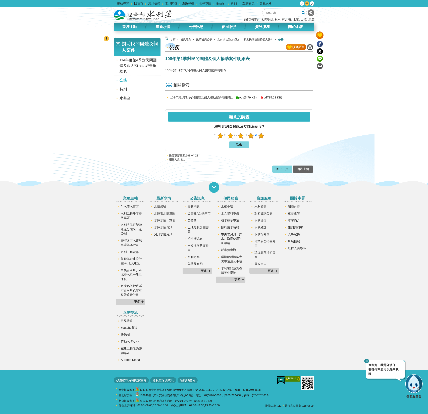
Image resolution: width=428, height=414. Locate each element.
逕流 (311, 19)
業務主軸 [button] (129, 27)
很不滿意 (220, 135)
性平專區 (205, 3)
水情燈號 (267, 19)
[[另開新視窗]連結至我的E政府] (281, 380)
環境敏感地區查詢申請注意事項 (231, 259)
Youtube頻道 (129, 327)
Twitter (320, 51)
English (221, 3)
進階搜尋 (311, 12)
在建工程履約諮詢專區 (131, 350)
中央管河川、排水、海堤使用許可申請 (231, 239)
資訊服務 (186, 39)
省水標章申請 (230, 220)
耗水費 (286, 19)
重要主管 (294, 213)
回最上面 (303, 169)
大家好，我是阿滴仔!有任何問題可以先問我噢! (383, 369)
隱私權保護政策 (163, 380)
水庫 (296, 19)
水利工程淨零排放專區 (131, 216)
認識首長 (294, 206)
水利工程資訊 (130, 252)
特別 (123, 89)
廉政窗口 (260, 264)
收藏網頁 (298, 47)
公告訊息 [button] (196, 27)
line (320, 59)
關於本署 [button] (295, 27)
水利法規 (260, 220)
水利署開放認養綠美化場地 (231, 270)
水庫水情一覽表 (164, 220)
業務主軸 (130, 198)
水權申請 (227, 206)
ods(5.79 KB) (248, 97)
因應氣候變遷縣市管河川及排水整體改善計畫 (131, 290)
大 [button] (312, 3)
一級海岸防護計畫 (198, 248)
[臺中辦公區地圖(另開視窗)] (137, 389)
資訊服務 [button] (262, 27)
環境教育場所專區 (265, 254)
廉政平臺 (188, 3)
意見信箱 (154, 3)
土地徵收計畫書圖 (198, 229)
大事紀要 (294, 234)
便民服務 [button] (229, 27)
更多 (137, 301)
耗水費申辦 (228, 250)
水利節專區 (262, 234)
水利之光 (194, 257)
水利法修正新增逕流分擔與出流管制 (131, 229)
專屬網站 (265, 3)
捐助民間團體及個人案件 (258, 39)
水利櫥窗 (260, 206)
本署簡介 (294, 220)
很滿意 (261, 135)
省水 (278, 19)
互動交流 (248, 3)
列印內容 (310, 47)
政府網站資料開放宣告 (131, 380)
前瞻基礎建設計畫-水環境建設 (131, 261)
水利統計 (260, 227)
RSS (234, 3)
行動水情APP (130, 341)
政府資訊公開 (204, 39)
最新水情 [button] (163, 27)
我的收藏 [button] (320, 35)
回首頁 (138, 3)
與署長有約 (195, 264)
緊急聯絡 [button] (106, 38)
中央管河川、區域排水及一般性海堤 (131, 275)
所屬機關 (294, 241)
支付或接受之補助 (228, 39)
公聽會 (192, 220)
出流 (304, 19)
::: (115, 3)
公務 (123, 80)
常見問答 (171, 3)
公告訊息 (197, 198)
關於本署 (297, 198)
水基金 (125, 98)
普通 (240, 135)
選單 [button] (214, 187)
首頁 (173, 39)
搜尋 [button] (303, 12)
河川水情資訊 (163, 234)
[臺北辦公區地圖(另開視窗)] (137, 395)
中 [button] (306, 3)
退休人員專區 (297, 248)
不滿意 (230, 135)
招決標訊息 (195, 238)
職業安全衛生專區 (265, 243)
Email (320, 66)
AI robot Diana (130, 359)
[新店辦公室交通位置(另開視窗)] (137, 400)
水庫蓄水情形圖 (164, 213)
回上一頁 (282, 169)
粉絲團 (125, 334)
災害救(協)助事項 (199, 213)
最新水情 (163, 198)
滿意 (251, 135)
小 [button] (301, 3)
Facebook (320, 44)
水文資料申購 (230, 213)
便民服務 (230, 198)
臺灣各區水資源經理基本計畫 (131, 243)
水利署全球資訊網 (143, 15)
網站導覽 (123, 3)
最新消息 (194, 206)
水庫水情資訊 (163, 227)
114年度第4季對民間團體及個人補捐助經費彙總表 (138, 65)
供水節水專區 (130, 206)
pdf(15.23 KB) (272, 97)
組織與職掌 (295, 227)
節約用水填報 (230, 227)
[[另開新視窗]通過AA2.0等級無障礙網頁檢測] (292, 379)
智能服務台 (187, 380)
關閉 (366, 361)
